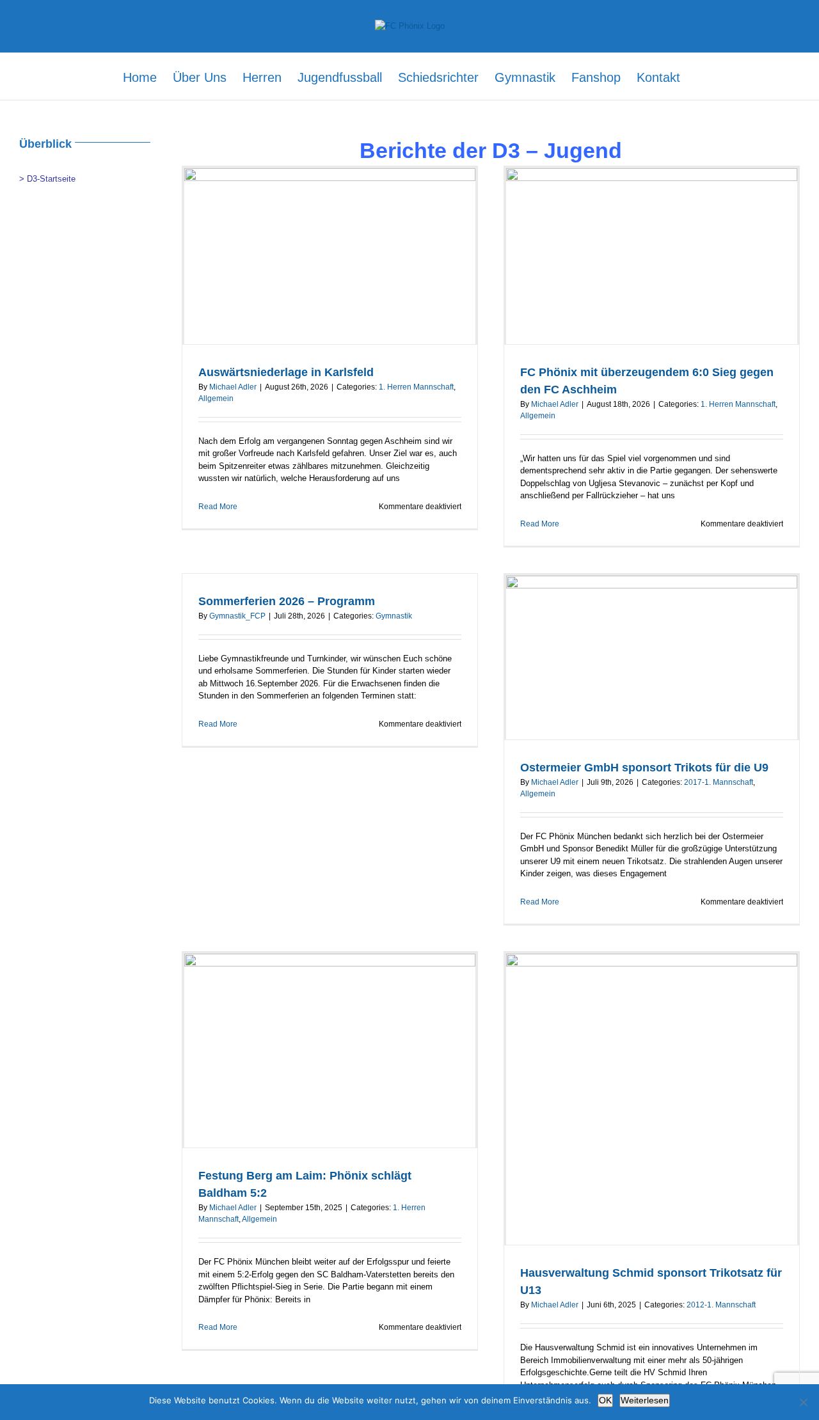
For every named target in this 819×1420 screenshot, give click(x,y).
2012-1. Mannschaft (721, 1304)
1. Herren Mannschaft (416, 387)
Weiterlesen (645, 1400)
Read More (217, 506)
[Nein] (803, 1402)
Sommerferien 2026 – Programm (286, 601)
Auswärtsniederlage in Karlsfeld (286, 372)
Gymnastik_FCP (237, 615)
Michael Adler (233, 387)
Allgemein (216, 398)
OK (605, 1400)
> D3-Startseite (47, 179)
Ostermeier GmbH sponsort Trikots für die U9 (644, 767)
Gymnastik (394, 615)
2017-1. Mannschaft (718, 782)
